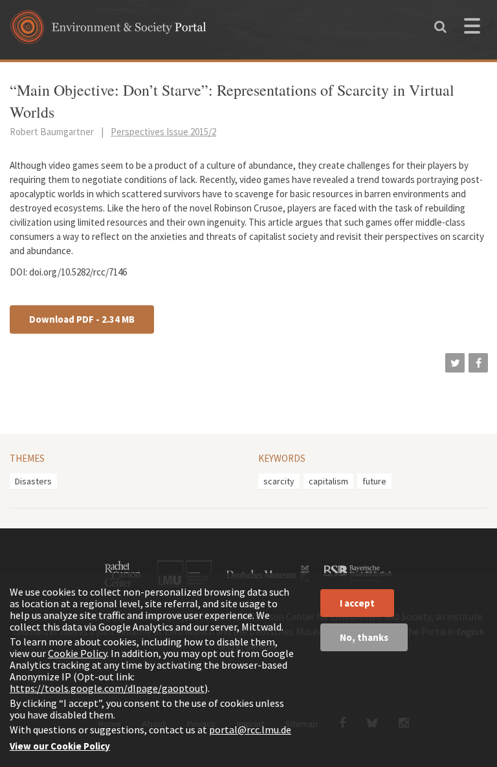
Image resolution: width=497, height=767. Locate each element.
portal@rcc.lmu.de (250, 729)
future (374, 481)
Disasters (33, 481)
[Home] (108, 31)
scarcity (278, 481)
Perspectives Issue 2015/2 (163, 131)
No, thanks (364, 637)
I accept (357, 603)
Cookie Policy (77, 653)
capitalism (328, 481)
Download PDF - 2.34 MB (82, 319)
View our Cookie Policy (60, 746)
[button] (455, 363)
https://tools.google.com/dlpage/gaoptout (107, 688)
